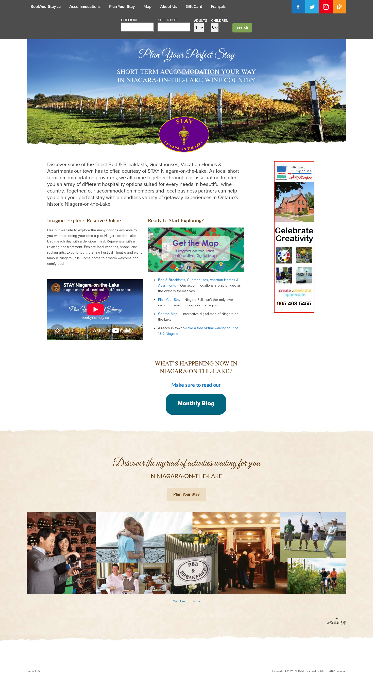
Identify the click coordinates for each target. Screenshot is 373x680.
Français (218, 7)
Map (147, 7)
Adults (200, 20)
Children (219, 20)
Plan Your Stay (122, 7)
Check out (167, 20)
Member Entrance (186, 601)
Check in (129, 20)
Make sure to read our (196, 385)
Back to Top (336, 621)
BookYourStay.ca (45, 7)
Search (242, 27)
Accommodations (84, 7)
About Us (168, 7)
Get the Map (167, 314)
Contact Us (33, 671)
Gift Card (194, 7)
